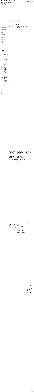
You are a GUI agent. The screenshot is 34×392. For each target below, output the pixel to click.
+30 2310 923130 (21, 313)
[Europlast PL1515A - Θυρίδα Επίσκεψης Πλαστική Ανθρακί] (2, 60)
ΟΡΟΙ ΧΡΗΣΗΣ (3, 318)
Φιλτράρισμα (3, 50)
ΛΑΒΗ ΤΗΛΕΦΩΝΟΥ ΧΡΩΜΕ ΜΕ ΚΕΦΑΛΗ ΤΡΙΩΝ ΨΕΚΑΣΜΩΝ (20, 228)
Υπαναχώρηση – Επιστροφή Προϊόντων (6, 322)
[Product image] (29, 252)
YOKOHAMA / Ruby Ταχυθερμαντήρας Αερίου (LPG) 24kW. (29, 288)
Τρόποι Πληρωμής (3, 321)
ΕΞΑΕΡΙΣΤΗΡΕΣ (3, 37)
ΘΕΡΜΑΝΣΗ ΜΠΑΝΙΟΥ (2, 32)
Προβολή (12, 150)
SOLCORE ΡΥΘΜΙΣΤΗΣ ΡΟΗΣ (28, 152)
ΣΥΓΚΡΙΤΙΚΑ (2, 313)
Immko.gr (24, 325)
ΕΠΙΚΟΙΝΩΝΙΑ (3, 315)
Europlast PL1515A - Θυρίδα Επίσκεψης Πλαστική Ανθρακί (5, 58)
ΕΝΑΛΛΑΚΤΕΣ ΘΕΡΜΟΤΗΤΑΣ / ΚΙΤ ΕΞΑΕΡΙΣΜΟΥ (3, 35)
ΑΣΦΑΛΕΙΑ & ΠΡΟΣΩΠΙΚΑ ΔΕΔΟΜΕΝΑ (7, 316)
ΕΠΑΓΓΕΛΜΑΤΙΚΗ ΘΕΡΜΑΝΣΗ (3, 42)
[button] (10, 150)
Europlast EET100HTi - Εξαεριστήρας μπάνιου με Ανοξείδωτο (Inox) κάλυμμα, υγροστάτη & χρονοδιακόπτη (6, 80)
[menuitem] (27, 1)
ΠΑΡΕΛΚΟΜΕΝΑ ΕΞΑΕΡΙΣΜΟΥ (3, 40)
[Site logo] (2, 3)
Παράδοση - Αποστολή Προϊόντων (6, 319)
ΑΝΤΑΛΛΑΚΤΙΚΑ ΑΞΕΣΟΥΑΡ (3, 44)
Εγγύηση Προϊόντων (4, 324)
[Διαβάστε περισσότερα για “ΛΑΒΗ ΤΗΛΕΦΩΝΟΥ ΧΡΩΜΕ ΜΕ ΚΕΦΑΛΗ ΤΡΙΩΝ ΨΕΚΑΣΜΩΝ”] (18, 224)
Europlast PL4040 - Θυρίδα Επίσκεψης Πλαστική (5, 68)
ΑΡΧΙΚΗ (10, 20)
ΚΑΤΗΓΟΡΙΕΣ (17, 14)
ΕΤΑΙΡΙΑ (2, 310)
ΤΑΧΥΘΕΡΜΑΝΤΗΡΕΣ (4, 27)
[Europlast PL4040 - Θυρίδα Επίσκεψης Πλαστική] (2, 70)
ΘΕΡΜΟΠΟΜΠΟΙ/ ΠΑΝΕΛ (3, 30)
